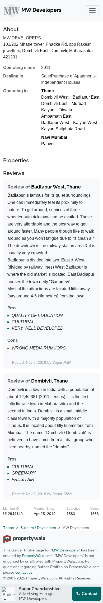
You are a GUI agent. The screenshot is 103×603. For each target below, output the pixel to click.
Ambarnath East (56, 116)
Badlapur (16, 195)
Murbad (79, 103)
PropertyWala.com (37, 556)
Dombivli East (35, 50)
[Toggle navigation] (92, 10)
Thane (47, 91)
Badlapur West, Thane (56, 187)
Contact (89, 593)
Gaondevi (60, 281)
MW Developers (65, 550)
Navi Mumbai (54, 137)
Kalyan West (85, 122)
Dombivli (58, 50)
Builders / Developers (38, 528)
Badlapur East (86, 97)
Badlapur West (55, 122)
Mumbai (14, 432)
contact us (23, 572)
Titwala (65, 110)
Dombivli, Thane (49, 381)
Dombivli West (54, 97)
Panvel (47, 143)
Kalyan (47, 110)
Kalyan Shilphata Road (63, 129)
